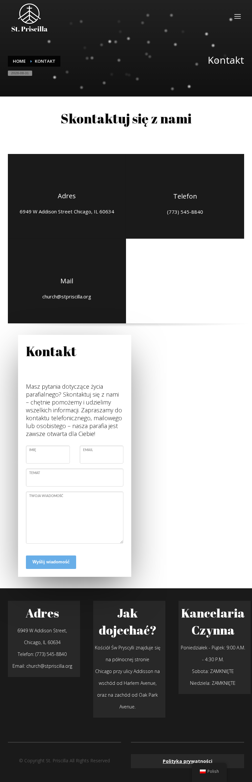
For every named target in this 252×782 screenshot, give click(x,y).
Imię (32, 450)
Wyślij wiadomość (51, 561)
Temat (34, 473)
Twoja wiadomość (46, 496)
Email (88, 450)
